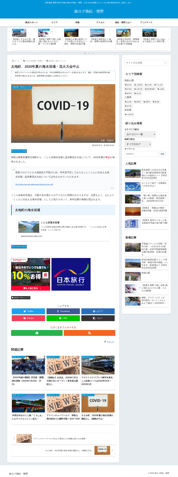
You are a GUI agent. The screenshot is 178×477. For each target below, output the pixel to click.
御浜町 (156, 102)
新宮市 (129, 93)
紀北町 (129, 102)
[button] (165, 62)
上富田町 (139, 85)
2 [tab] (89, 53)
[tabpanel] (24, 39)
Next (169, 39)
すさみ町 (159, 85)
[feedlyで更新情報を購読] (37, 333)
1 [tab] (85, 53)
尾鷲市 (138, 102)
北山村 (138, 93)
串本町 (129, 89)
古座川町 (139, 89)
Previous (9, 39)
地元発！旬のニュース (22, 298)
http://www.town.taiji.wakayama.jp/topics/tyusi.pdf (34, 184)
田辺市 (129, 85)
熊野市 (147, 102)
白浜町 (149, 85)
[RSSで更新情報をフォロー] (89, 333)
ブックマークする (20, 151)
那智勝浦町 (151, 89)
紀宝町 (129, 106)
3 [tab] (93, 53)
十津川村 (130, 114)
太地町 (161, 89)
